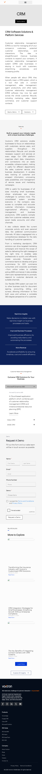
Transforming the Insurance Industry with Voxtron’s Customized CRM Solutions (19, 569)
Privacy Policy (17, 503)
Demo (9, 490)
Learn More (13, 413)
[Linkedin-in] (11, 704)
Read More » (11, 575)
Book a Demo (21, 21)
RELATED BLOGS (12, 528)
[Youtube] (20, 704)
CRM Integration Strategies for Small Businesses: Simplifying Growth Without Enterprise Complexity (20, 611)
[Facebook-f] (3, 704)
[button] (25, 2)
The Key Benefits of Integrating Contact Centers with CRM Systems (20, 652)
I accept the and (21, 502)
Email (8, 469)
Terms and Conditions (26, 501)
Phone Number (11, 480)
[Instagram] (7, 704)
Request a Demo (14, 517)
